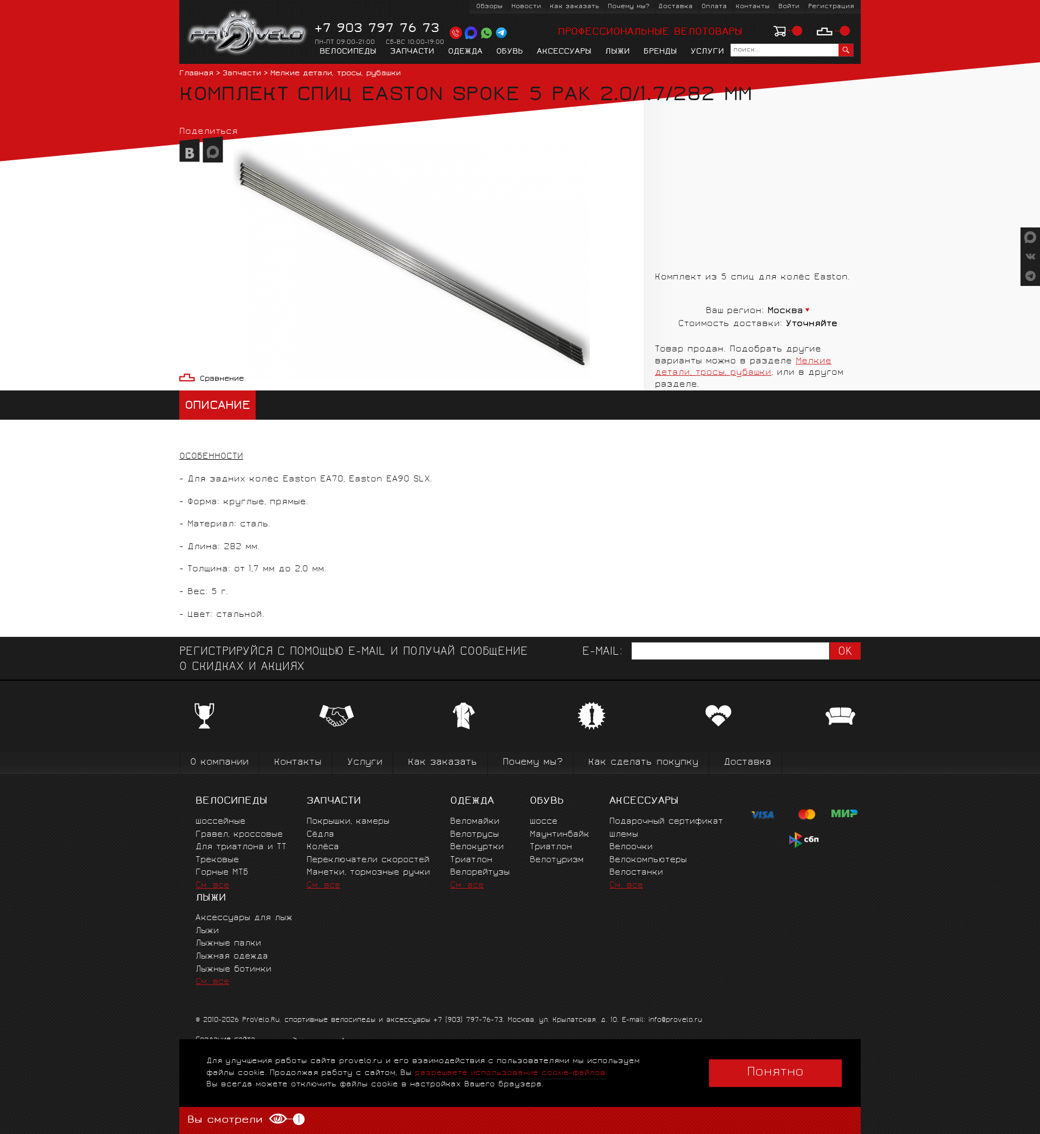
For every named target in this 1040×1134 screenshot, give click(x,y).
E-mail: (602, 652)
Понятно (775, 1072)
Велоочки (631, 847)
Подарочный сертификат (666, 821)
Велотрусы (474, 834)
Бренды (660, 52)
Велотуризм (557, 860)
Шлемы (623, 834)
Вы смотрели (243, 1120)
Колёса (323, 847)
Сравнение (222, 379)
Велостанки (636, 872)
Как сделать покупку (643, 763)
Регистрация (831, 7)
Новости (526, 7)
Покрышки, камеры (348, 821)
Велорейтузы (480, 872)
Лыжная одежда (232, 956)
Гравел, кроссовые (239, 834)
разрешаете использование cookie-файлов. (511, 1073)
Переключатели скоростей (368, 860)
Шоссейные (220, 821)
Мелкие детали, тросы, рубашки (335, 74)
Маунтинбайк (559, 834)
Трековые (217, 860)
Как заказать (574, 7)
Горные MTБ (222, 872)
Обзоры (489, 7)
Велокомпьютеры (648, 860)
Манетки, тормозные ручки (368, 872)
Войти (789, 7)
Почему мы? (628, 7)
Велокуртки (477, 847)
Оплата (714, 7)
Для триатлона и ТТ (241, 847)
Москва (785, 311)
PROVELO (247, 33)
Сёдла (320, 834)
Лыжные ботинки (233, 969)
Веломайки (474, 821)
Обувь (509, 52)
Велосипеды (348, 52)
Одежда (465, 52)
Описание (217, 406)
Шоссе (543, 821)
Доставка (675, 7)
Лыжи (617, 52)
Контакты (753, 7)
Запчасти (412, 52)
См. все (212, 885)
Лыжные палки (228, 943)
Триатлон (471, 860)
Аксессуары (564, 52)
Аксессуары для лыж (244, 918)
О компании (219, 763)
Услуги (707, 52)
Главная (196, 74)
